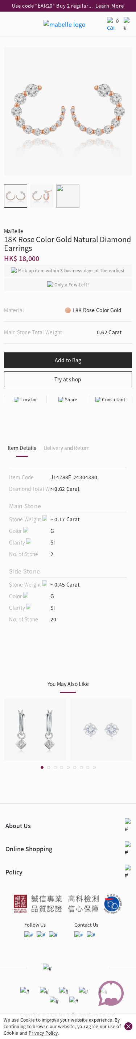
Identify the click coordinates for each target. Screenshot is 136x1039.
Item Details (22, 447)
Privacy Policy (43, 1033)
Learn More (109, 5)
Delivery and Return (67, 447)
